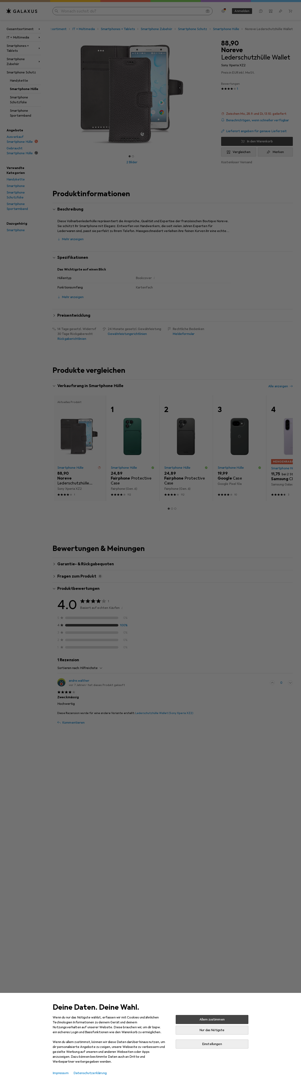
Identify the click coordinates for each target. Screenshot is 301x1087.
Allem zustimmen (212, 1019)
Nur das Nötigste (212, 1030)
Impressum (60, 1073)
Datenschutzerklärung (90, 1073)
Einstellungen (212, 1044)
